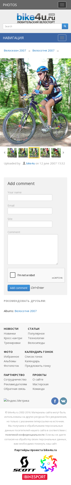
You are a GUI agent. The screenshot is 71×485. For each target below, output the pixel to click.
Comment (14, 232)
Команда (38, 389)
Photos (10, 4)
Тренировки (12, 343)
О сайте (38, 379)
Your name (15, 192)
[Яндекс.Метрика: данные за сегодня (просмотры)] (16, 400)
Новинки (10, 333)
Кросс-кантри (13, 338)
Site (10, 219)
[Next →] (35, 102)
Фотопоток (11, 366)
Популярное (36, 333)
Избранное (11, 356)
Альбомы (10, 361)
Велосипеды (36, 343)
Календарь (32, 361)
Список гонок (33, 356)
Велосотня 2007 (43, 50)
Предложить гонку (38, 366)
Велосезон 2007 (15, 50)
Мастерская (40, 384)
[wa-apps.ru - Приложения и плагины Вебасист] (48, 463)
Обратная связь (15, 389)
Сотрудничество (15, 379)
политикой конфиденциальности (24, 434)
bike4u (30, 163)
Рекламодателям (15, 384)
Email (11, 205)
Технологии (36, 338)
